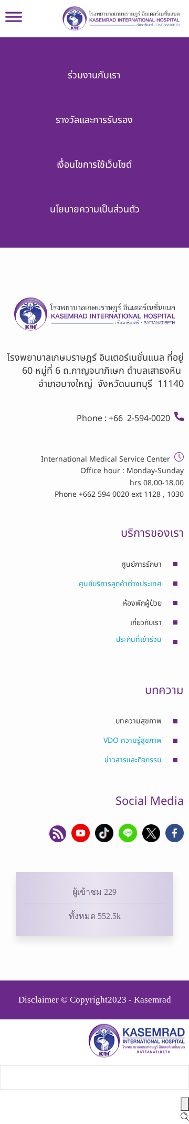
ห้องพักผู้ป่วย (142, 603)
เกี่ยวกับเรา (146, 622)
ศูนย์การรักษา (141, 564)
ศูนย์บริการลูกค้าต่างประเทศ (120, 583)
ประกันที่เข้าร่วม (139, 639)
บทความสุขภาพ (139, 721)
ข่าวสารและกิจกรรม (133, 759)
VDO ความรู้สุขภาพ (132, 740)
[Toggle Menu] (13, 21)
